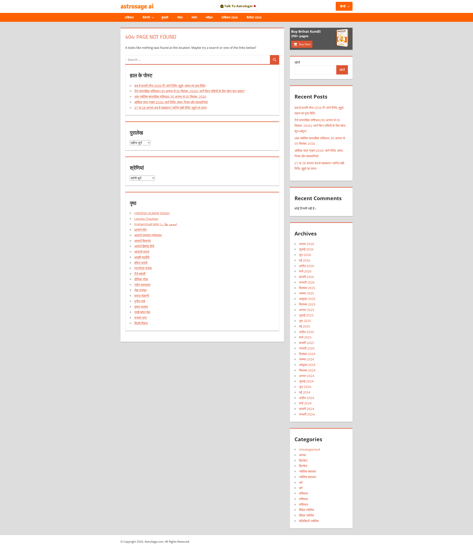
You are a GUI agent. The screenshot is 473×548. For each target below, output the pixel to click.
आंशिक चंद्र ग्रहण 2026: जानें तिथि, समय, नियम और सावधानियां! (171, 102)
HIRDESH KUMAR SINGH (152, 213)
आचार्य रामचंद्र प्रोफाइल (148, 235)
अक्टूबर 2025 (307, 299)
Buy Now (304, 44)
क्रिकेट (303, 460)
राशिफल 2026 (230, 17)
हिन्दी (343, 6)
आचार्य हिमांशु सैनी (144, 246)
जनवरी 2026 (307, 282)
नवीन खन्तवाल (142, 285)
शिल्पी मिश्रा (141, 323)
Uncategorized (309, 449)
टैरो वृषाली (139, 274)
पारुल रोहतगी (141, 295)
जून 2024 (305, 387)
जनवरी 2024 (307, 414)
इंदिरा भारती (140, 263)
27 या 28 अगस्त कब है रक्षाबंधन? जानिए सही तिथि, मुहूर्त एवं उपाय (170, 108)
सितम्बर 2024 (307, 370)
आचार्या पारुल (141, 252)
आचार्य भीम (140, 230)
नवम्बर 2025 (306, 293)
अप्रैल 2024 (306, 398)
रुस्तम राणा (140, 317)
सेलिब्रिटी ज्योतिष (309, 521)
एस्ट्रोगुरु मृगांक (143, 268)
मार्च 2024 (305, 403)
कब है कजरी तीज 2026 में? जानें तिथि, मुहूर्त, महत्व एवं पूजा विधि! (169, 86)
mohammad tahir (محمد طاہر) (155, 224)
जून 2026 (305, 255)
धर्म (300, 482)
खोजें (297, 62)
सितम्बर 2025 (307, 304)
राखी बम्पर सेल (142, 312)
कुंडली (164, 17)
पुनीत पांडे (139, 301)
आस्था (302, 455)
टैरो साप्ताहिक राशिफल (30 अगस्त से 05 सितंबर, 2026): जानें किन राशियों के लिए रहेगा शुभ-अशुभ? (189, 91)
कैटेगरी (146, 17)
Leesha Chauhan (146, 219)
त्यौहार (209, 17)
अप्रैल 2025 (306, 332)
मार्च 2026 (305, 271)
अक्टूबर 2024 (307, 365)
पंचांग (194, 17)
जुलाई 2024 (306, 381)
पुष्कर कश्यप (141, 307)
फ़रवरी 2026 (306, 277)
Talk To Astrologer (239, 6)
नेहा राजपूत (140, 290)
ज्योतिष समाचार (307, 471)
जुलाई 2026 (306, 249)
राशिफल (129, 17)
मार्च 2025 (305, 337)
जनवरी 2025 (307, 348)
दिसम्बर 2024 (307, 354)
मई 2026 (304, 260)
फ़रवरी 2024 (306, 409)
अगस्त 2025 (306, 310)
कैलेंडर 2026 (254, 17)
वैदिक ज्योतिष (306, 510)
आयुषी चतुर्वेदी (141, 257)
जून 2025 (305, 321)
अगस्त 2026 (306, 244)
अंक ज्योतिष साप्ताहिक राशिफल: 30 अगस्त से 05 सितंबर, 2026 (170, 96)
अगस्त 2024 (306, 376)
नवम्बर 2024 (306, 359)
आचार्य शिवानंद (142, 241)
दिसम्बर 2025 (307, 288)
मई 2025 (304, 326)
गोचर (180, 17)
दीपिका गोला (141, 279)
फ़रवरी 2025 (306, 343)
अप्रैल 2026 (306, 266)
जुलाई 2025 (306, 315)
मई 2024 (304, 392)
